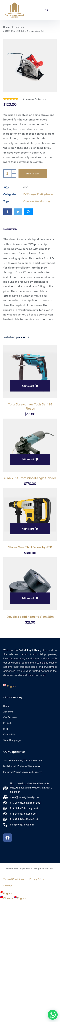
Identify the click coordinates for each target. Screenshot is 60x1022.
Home (6, 27)
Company (28, 201)
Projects (7, 723)
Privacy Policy (37, 879)
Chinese (8, 898)
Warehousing (42, 201)
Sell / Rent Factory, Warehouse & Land (23, 760)
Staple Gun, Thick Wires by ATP (30, 547)
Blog (5, 728)
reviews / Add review (34, 98)
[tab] (10, 230)
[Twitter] (18, 211)
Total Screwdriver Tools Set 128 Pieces (30, 406)
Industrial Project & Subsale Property (22, 771)
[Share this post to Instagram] (28, 211)
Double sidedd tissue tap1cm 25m (30, 617)
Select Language (12, 740)
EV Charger (29, 194)
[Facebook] (7, 211)
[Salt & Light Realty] (14, 10)
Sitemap (7, 885)
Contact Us (9, 734)
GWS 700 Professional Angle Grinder (30, 478)
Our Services (10, 717)
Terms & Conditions (13, 879)
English (11, 686)
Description (10, 229)
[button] (53, 1015)
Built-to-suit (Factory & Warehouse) (22, 766)
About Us (8, 711)
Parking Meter (45, 194)
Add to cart (32, 173)
